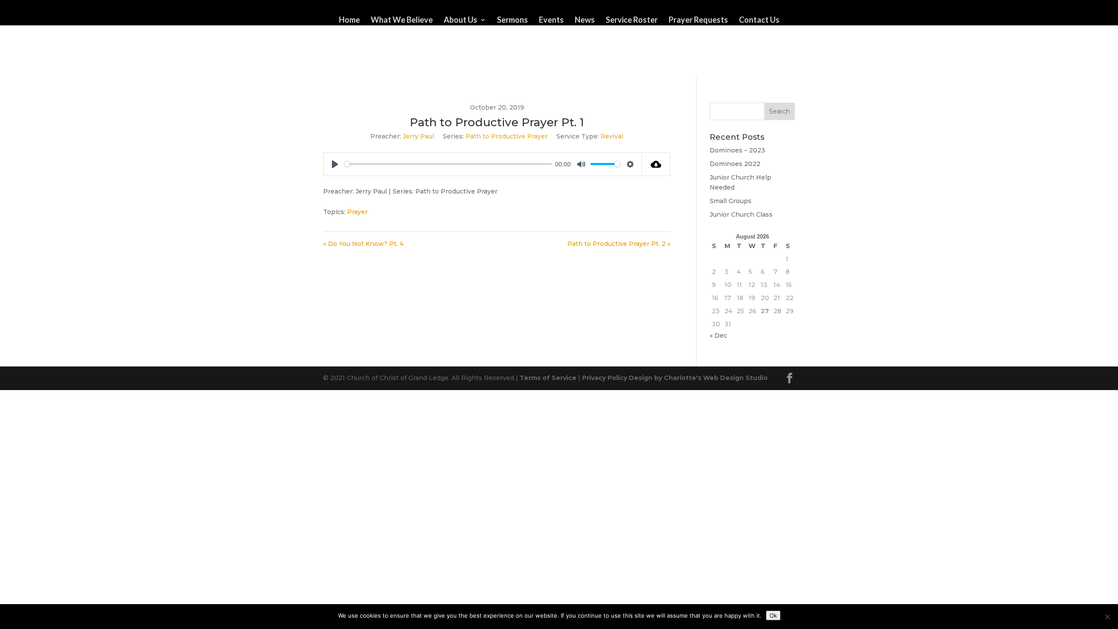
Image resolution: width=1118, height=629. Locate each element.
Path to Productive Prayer (507, 136)
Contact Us (759, 20)
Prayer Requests (698, 20)
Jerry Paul (418, 136)
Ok (773, 615)
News (585, 20)
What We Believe (402, 20)
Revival (611, 136)
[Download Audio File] (656, 164)
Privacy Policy (604, 378)
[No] (1107, 616)
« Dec (718, 335)
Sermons (512, 20)
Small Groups (731, 201)
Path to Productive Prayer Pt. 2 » (618, 244)
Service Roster (632, 20)
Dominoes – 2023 (737, 150)
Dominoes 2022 (735, 164)
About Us (460, 20)
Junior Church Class (741, 214)
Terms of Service (548, 378)
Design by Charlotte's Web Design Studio (698, 378)
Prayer (357, 212)
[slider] (448, 164)
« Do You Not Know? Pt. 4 (363, 244)
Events (551, 20)
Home (349, 20)
